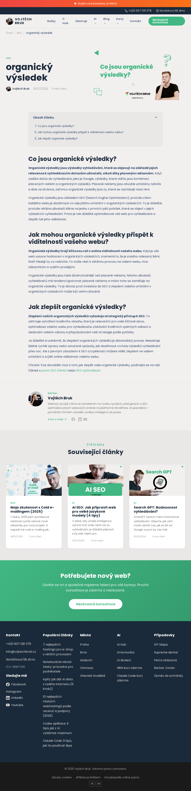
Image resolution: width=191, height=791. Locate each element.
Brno (83, 652)
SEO (8, 58)
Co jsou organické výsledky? (55, 126)
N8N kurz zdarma (129, 668)
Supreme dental (166, 652)
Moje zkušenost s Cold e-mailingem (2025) (32, 509)
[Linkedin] (80, 419)
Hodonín (86, 660)
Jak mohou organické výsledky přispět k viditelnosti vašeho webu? (80, 132)
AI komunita (125, 652)
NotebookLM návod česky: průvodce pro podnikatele (58, 667)
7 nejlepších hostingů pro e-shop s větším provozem (58, 649)
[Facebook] (73, 419)
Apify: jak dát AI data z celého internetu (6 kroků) (58, 684)
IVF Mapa (161, 644)
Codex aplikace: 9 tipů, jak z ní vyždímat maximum (57, 728)
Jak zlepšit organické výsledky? (57, 138)
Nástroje (81, 21)
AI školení (124, 660)
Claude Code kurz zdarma (130, 678)
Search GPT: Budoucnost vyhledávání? (155, 509)
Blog (106, 19)
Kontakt (135, 21)
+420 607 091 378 (140, 11)
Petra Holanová (165, 660)
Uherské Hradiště (92, 676)
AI (95, 19)
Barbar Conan (164, 668)
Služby (51, 21)
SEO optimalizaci (88, 370)
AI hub (121, 644)
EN (99, 783)
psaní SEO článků (54, 370)
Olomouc (86, 668)
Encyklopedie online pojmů (122, 777)
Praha (84, 644)
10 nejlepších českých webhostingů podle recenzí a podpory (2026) (57, 706)
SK (92, 783)
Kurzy (119, 19)
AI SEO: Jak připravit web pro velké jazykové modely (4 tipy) (94, 511)
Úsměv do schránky (168, 676)
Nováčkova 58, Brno (20, 659)
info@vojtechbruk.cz (21, 651)
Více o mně (55, 419)
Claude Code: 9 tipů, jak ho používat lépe (57, 743)
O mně (65, 21)
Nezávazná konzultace (160, 21)
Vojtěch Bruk (60, 398)
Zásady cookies (62, 777)
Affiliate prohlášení (88, 777)
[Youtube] (85, 419)
